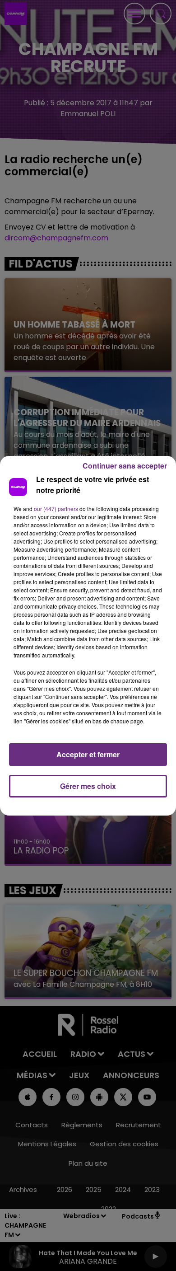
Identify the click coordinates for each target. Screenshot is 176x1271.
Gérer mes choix (88, 786)
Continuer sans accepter (125, 465)
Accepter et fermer (88, 754)
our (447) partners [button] (56, 508)
